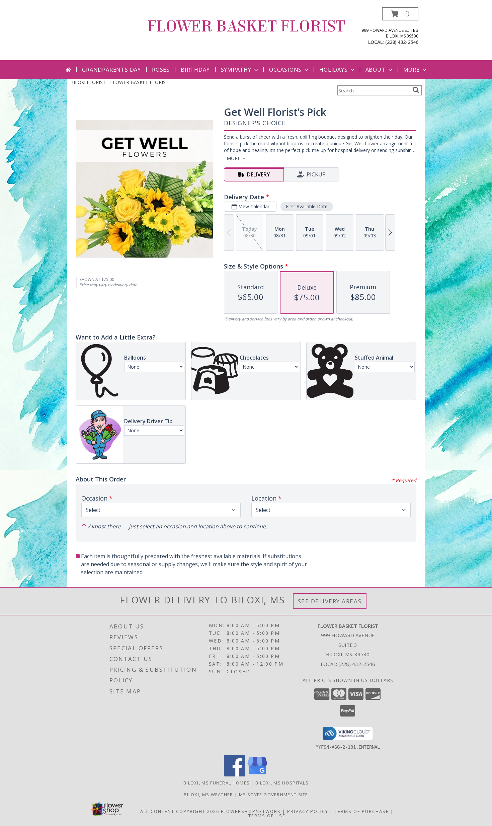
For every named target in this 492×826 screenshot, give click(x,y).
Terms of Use (266, 816)
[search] (416, 90)
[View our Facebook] (234, 774)
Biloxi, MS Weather (208, 795)
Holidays (333, 69)
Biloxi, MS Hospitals (282, 783)
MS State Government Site (273, 795)
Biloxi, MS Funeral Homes (216, 783)
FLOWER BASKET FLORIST (246, 26)
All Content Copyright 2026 (179, 811)
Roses (161, 69)
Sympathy (236, 69)
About (375, 69)
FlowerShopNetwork (251, 811)
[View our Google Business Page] (257, 774)
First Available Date (307, 206)
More (411, 69)
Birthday (195, 69)
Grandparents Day (111, 69)
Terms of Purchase (362, 811)
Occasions (285, 69)
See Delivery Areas (330, 601)
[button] (400, 13)
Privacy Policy (307, 811)
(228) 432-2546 (401, 42)
